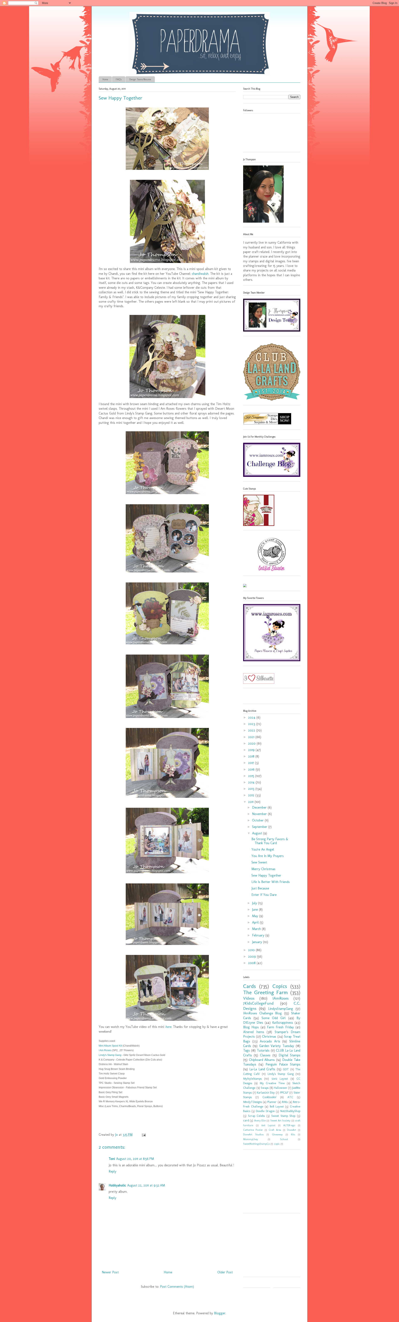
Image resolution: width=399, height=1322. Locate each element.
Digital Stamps (289, 1055)
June (255, 909)
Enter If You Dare (264, 895)
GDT (286, 1069)
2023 (252, 724)
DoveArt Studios (253, 1134)
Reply (112, 1171)
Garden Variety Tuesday (276, 1046)
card (246, 1120)
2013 (251, 789)
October (258, 820)
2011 (251, 802)
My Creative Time (272, 1083)
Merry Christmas (263, 869)
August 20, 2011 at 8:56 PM (135, 1159)
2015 (251, 776)
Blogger (219, 1313)
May (255, 916)
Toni (112, 1159)
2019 (252, 750)
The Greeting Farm (265, 992)
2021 (251, 737)
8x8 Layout (277, 1106)
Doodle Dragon (265, 1111)
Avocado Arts (270, 1041)
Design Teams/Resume (140, 79)
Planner (272, 1102)
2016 (252, 769)
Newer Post (110, 1272)
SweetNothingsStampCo (256, 1143)
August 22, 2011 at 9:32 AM (146, 1185)
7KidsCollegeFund (258, 1003)
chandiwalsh (200, 274)
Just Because (260, 888)
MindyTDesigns (252, 1102)
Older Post (225, 1272)
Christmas (269, 1036)
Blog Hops (251, 1027)
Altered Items (253, 1032)
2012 (251, 795)
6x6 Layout (268, 1125)
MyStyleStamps (252, 1078)
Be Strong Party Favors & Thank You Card (269, 841)
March (257, 929)
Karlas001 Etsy (266, 1092)
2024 (252, 717)
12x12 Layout (280, 1078)
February (258, 935)
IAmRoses (280, 998)
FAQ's (119, 79)
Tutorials (263, 1050)
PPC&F (284, 1092)
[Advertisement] (269, 1183)
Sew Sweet (259, 862)
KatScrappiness (282, 1023)
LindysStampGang (280, 1009)
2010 (252, 950)
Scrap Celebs (256, 1116)
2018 (251, 756)
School (284, 1139)
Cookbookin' (269, 1097)
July (255, 903)
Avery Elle (260, 1120)
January (257, 942)
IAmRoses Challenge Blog (262, 1013)
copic (277, 1143)
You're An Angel (262, 849)
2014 (252, 782)
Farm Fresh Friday (280, 1027)
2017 (251, 763)
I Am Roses (105, 1050)
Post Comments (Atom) (177, 1287)
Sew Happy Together (266, 875)
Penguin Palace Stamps (283, 1064)
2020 (252, 743)
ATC (290, 1097)
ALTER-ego (289, 1125)
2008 (252, 963)
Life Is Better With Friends (270, 882)
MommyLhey (250, 1139)
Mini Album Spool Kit (110, 1045)
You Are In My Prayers (267, 856)
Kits (293, 1134)
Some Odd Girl (274, 1018)
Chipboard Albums (262, 1060)
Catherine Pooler (253, 1129)
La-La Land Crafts (262, 1069)
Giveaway (277, 1134)
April (256, 922)
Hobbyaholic (117, 1185)
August (257, 833)
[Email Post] (143, 1135)
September (260, 827)
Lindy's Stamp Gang (110, 1055)
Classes (265, 1055)
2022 (252, 730)
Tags (246, 1050)
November (260, 814)
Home (105, 79)
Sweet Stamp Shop (283, 1116)
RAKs (285, 1102)
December (260, 807)
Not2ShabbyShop (290, 1111)
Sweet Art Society (280, 1120)
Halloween (280, 1088)
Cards (249, 986)
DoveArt (291, 1129)
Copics (279, 986)
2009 (252, 956)
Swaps (264, 1088)
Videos (249, 998)
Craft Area (275, 1129)
